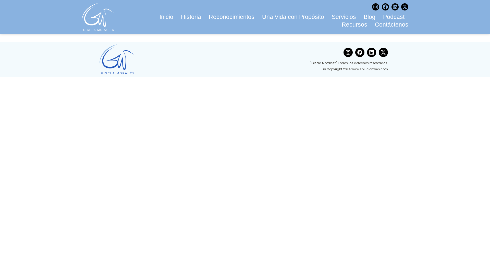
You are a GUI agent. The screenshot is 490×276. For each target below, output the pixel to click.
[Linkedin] (395, 6)
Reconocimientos (231, 17)
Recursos (354, 24)
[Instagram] (375, 6)
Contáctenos (391, 24)
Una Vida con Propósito (293, 17)
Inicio (166, 17)
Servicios (344, 17)
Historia (191, 17)
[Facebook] (385, 6)
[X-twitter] (404, 6)
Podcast (394, 17)
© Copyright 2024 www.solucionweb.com (355, 69)
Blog (369, 17)
